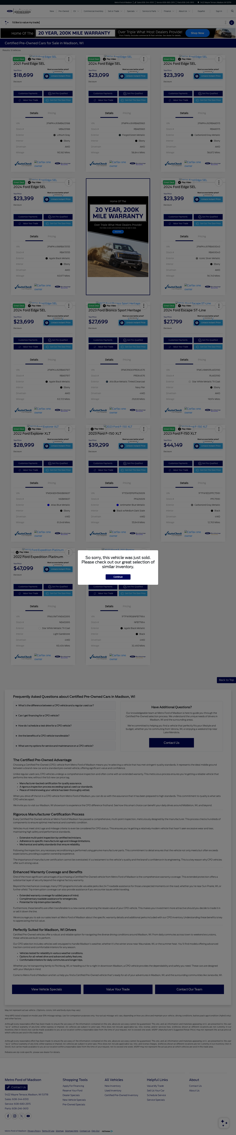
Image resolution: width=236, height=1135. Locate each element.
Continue (118, 577)
